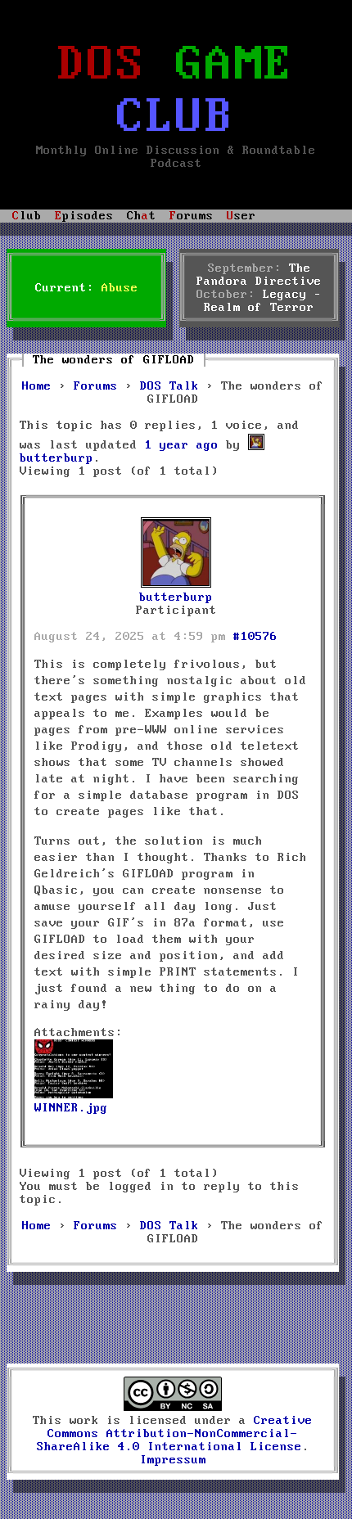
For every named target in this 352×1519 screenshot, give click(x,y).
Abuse (120, 288)
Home (37, 386)
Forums (96, 386)
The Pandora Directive (259, 275)
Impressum (173, 1460)
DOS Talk (169, 386)
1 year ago (182, 445)
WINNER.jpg (71, 1108)
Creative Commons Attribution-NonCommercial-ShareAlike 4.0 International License (175, 1434)
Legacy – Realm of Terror (263, 301)
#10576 (255, 636)
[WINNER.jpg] (73, 1095)
